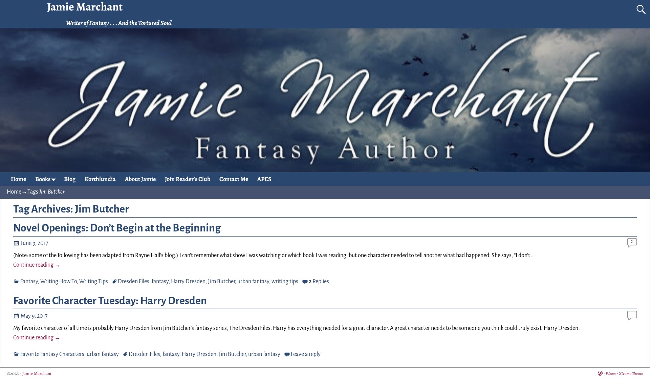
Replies (319, 281)
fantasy (160, 281)
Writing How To (58, 281)
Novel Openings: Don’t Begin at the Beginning (117, 228)
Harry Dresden (188, 281)
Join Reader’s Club (187, 179)
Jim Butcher (221, 281)
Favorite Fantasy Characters (52, 354)
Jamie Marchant (36, 373)
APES (264, 179)
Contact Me (233, 179)
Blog (69, 179)
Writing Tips (93, 281)
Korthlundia (100, 179)
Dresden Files (133, 281)
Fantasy (29, 281)
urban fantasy (253, 281)
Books (42, 179)
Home (18, 179)
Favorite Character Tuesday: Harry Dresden (110, 301)
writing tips (285, 281)
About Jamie (140, 179)
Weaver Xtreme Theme (624, 373)
